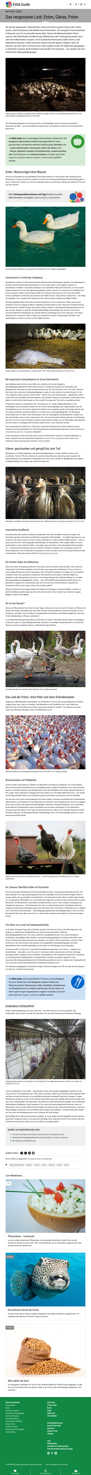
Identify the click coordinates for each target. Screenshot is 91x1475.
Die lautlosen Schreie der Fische (23, 1310)
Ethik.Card (52, 1405)
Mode (8, 1408)
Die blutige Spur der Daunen (47, 553)
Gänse (37, 1165)
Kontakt (51, 1428)
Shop (49, 1411)
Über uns (51, 1413)
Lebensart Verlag (35, 1465)
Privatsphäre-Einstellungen (60, 1449)
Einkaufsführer (13, 1403)
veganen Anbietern (17, 157)
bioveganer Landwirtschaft (42, 157)
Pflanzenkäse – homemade (21, 1236)
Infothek (51, 1403)
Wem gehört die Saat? (18, 1380)
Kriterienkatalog (55, 1423)
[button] (21, 1153)
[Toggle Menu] (70, 4)
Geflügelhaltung (30, 1141)
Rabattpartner (54, 1426)
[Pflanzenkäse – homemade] (45, 1206)
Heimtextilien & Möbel (14, 1421)
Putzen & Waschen (12, 1416)
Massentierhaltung (16, 1165)
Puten (66, 1165)
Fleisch (51, 1165)
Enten (44, 1165)
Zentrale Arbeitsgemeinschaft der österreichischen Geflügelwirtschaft (38, 1134)
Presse (50, 1434)
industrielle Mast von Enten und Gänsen (53, 1138)
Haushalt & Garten (12, 1419)
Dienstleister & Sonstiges (15, 1429)
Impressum (52, 1444)
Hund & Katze (10, 1432)
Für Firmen (52, 1416)
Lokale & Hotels (40, 197)
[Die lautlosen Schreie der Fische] (45, 1279)
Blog (49, 1408)
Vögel (59, 1165)
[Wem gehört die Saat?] (45, 1350)
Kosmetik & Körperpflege (15, 1413)
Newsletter (52, 1431)
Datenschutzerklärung (57, 1446)
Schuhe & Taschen (12, 1411)
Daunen (29, 1165)
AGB (48, 1441)
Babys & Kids (10, 1424)
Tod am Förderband (57, 438)
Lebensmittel (54, 197)
